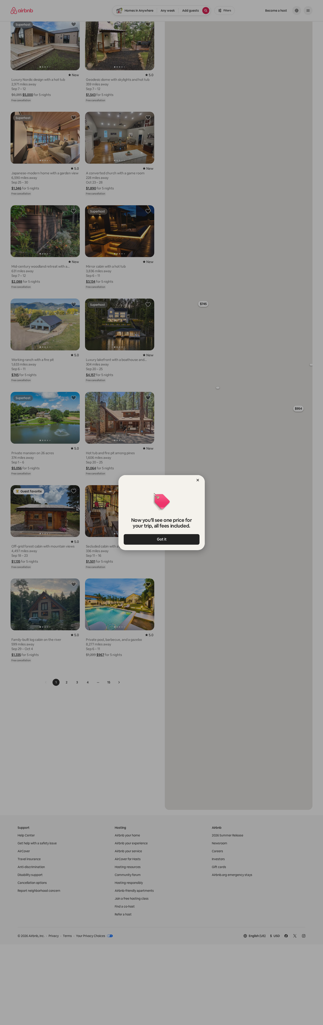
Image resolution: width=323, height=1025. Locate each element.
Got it (161, 539)
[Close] (198, 480)
